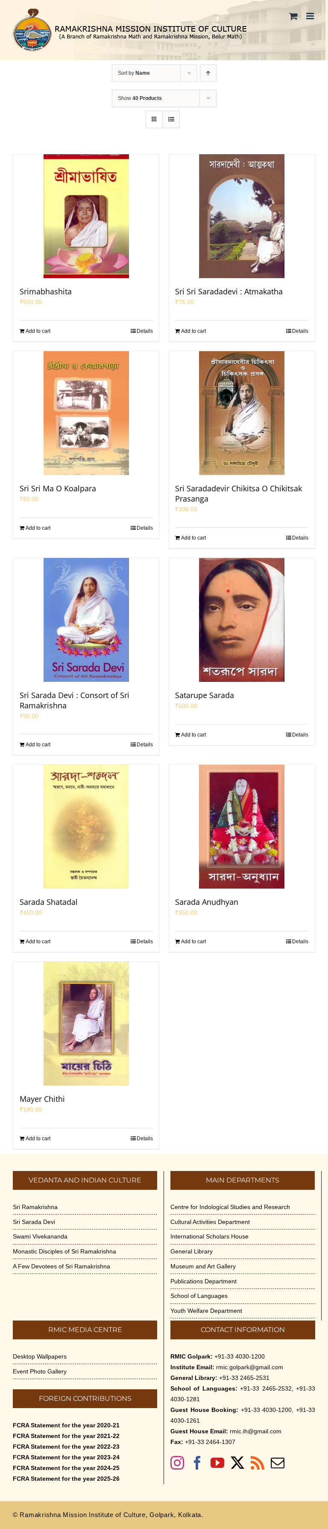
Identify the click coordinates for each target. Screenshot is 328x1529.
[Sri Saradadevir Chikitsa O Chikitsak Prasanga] (242, 413)
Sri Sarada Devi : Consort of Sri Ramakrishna (74, 700)
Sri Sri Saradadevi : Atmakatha (229, 291)
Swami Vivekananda (40, 1236)
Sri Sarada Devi (34, 1221)
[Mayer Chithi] (86, 1024)
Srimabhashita (46, 291)
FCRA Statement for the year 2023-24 (66, 1457)
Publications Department (203, 1281)
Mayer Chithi (42, 1099)
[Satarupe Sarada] (242, 620)
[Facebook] (197, 1463)
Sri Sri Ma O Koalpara (58, 488)
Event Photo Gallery (40, 1371)
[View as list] (171, 119)
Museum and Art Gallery (203, 1266)
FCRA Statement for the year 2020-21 (66, 1425)
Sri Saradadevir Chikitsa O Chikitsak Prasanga (238, 493)
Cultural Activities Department (210, 1221)
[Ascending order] (208, 73)
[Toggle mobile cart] (293, 16)
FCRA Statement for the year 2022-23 (66, 1446)
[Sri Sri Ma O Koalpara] (86, 413)
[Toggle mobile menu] (310, 16)
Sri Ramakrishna (35, 1206)
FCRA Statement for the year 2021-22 (66, 1435)
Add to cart (38, 331)
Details (145, 331)
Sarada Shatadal (49, 902)
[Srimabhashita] (86, 216)
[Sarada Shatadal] (86, 827)
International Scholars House (209, 1236)
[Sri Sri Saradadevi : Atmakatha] (242, 216)
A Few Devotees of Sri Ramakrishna (61, 1266)
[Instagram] (177, 1463)
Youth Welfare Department (206, 1310)
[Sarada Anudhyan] (242, 827)
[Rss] (257, 1463)
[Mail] (277, 1463)
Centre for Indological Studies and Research (230, 1206)
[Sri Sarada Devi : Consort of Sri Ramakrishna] (86, 620)
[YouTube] (217, 1463)
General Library (191, 1251)
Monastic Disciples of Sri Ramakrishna (64, 1251)
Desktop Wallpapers (40, 1356)
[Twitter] (237, 1463)
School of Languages (199, 1295)
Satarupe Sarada (204, 695)
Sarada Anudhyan (206, 902)
